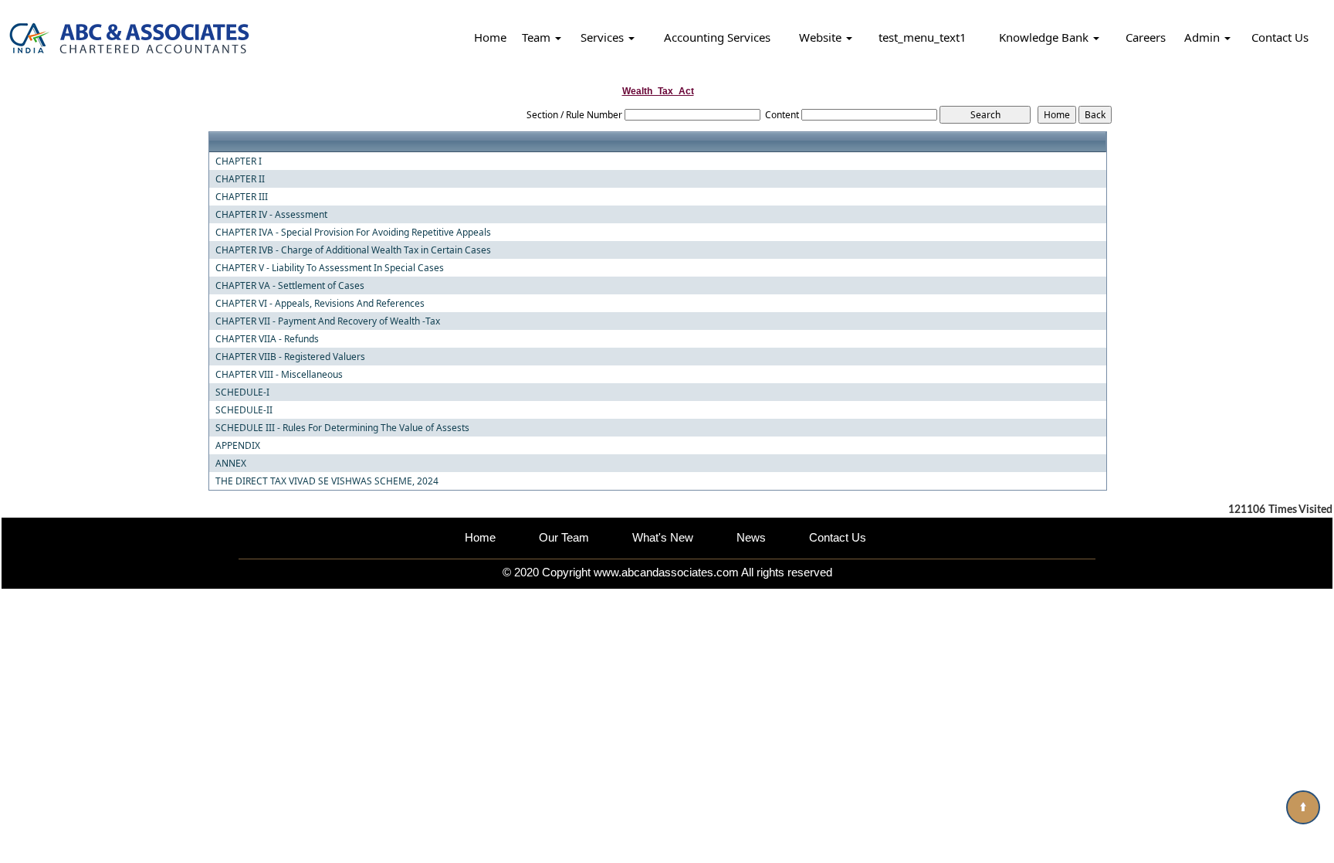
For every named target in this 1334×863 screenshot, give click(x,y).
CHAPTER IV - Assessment (271, 215)
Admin (1203, 37)
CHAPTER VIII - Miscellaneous (279, 375)
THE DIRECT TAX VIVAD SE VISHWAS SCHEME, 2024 (326, 481)
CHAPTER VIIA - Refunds (267, 339)
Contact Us (1280, 37)
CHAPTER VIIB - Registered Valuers (290, 357)
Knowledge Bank (1045, 37)
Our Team (564, 537)
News (751, 537)
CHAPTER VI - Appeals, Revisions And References (320, 303)
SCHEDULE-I (242, 392)
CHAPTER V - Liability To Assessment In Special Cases (329, 268)
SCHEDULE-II (244, 410)
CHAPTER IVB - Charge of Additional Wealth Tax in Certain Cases (353, 250)
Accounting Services (717, 37)
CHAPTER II (240, 179)
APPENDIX (237, 446)
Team (538, 37)
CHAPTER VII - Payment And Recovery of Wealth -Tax (327, 321)
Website (822, 37)
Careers (1146, 37)
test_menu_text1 (923, 37)
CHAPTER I (238, 161)
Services (604, 37)
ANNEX (230, 463)
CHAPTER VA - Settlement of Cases (289, 286)
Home (490, 37)
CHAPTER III (241, 197)
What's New (662, 537)
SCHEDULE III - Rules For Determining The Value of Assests (342, 428)
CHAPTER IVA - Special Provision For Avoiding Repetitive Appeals (353, 232)
